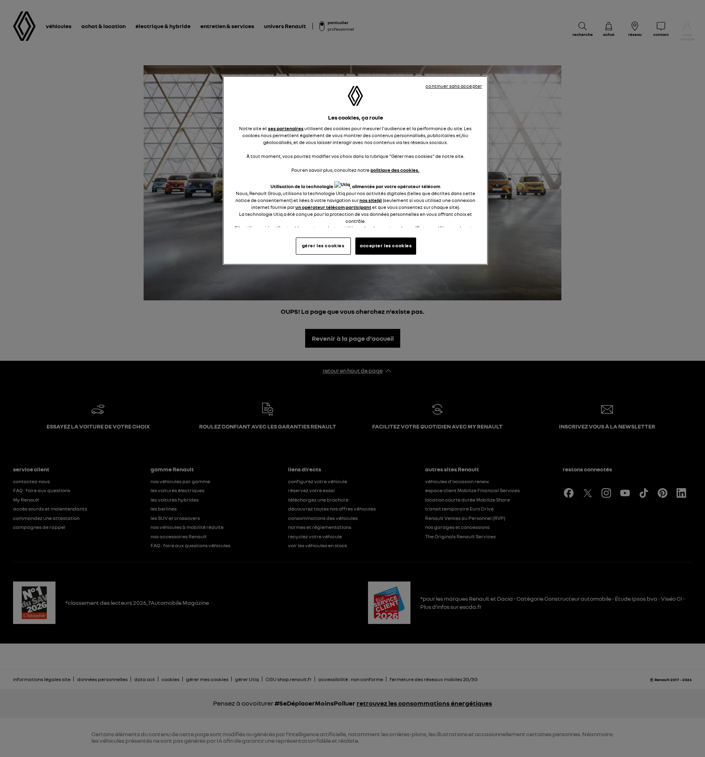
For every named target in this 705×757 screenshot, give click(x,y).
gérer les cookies (323, 246)
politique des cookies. (394, 170)
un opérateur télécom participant (333, 207)
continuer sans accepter (454, 86)
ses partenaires (286, 128)
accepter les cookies (386, 246)
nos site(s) (370, 200)
